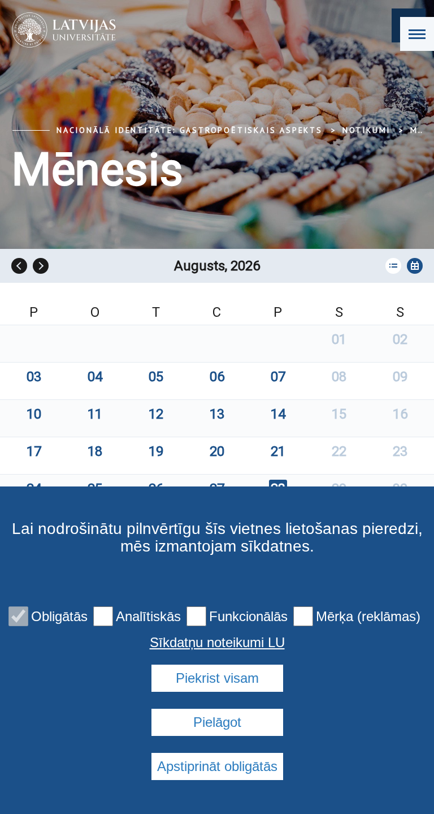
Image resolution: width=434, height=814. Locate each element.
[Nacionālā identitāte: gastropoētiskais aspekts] (60, 30)
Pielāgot (217, 722)
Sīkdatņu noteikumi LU (217, 643)
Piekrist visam (217, 678)
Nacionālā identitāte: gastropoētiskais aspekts (190, 130)
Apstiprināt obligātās (217, 766)
